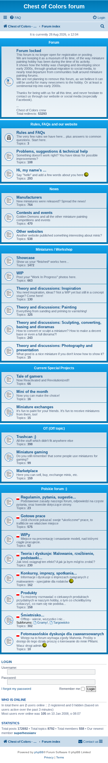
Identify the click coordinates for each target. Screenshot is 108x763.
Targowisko (61, 622)
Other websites (29, 231)
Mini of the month (32, 391)
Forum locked (28, 51)
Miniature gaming (32, 452)
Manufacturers (29, 197)
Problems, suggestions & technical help (52, 151)
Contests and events (34, 212)
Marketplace (27, 471)
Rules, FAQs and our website (54, 124)
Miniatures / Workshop (54, 249)
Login (6, 662)
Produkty (29, 593)
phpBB (38, 752)
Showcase (25, 258)
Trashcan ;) (26, 437)
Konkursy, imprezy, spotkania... (49, 573)
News (54, 189)
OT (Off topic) (54, 428)
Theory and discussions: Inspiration (48, 288)
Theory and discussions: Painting (46, 307)
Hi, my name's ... (31, 170)
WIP (20, 273)
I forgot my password (16, 688)
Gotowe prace (33, 516)
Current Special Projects (54, 368)
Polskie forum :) (54, 489)
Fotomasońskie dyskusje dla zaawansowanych (62, 634)
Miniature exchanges (34, 407)
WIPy (25, 535)
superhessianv (25, 733)
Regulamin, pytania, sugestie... (48, 497)
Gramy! (42, 622)
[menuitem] (15, 17)
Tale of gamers (29, 376)
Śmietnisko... (32, 615)
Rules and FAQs (30, 132)
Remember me (70, 688)
